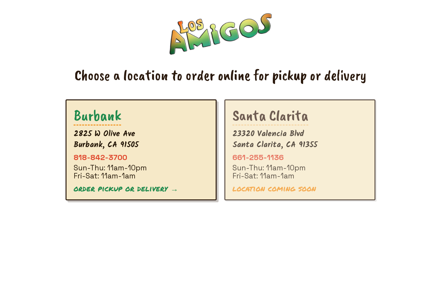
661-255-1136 (258, 157)
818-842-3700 (100, 157)
